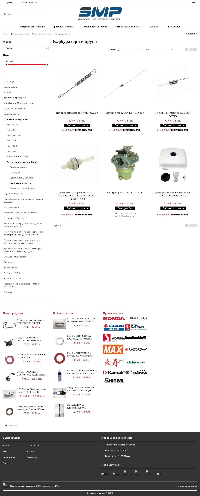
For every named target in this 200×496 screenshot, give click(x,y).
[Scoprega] (114, 338)
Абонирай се (11, 426)
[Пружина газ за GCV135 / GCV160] (125, 83)
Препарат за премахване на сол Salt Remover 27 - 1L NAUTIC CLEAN (82, 372)
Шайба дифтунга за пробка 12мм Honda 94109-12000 (79, 337)
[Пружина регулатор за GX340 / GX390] (77, 83)
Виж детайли (125, 208)
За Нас (6, 446)
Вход (5, 463)
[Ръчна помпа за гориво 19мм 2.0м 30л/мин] (9, 359)
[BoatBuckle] (136, 338)
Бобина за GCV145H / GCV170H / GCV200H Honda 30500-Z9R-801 (30, 373)
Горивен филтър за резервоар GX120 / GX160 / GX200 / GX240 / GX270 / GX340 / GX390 (77, 195)
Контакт (7, 451)
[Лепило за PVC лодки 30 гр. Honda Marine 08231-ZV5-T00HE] (59, 324)
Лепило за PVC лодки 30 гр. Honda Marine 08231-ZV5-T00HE (81, 320)
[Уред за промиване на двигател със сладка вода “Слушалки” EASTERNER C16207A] (9, 342)
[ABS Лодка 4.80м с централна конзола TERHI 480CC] (9, 394)
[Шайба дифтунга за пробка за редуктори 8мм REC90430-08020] (59, 358)
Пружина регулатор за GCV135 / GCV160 (172, 114)
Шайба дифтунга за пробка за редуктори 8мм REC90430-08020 (80, 355)
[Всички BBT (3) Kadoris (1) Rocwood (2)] (26, 48)
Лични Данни (33, 446)
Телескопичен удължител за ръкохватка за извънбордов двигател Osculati (80, 406)
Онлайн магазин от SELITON (100, 493)
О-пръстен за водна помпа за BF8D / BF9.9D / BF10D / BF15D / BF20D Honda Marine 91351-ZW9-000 (31, 322)
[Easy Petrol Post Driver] (136, 327)
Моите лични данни (187, 486)
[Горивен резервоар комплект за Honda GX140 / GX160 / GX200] (173, 163)
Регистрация (9, 457)
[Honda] (114, 319)
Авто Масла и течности (128, 26)
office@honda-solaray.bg (123, 445)
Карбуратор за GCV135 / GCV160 (125, 192)
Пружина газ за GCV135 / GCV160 (125, 113)
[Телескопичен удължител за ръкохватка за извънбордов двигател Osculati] (59, 410)
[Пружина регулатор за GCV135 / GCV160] (173, 83)
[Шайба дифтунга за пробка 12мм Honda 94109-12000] (59, 341)
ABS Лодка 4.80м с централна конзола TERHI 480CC (31, 390)
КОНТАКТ (174, 26)
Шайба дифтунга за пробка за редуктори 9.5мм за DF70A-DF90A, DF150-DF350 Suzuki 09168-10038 (31, 408)
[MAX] (114, 350)
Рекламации (32, 457)
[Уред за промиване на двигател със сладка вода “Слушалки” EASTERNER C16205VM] (59, 392)
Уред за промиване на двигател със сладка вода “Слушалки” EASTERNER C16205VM (80, 389)
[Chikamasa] (136, 372)
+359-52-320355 (29, 2)
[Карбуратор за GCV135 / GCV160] (125, 163)
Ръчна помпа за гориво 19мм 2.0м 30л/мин (31, 356)
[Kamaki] (114, 373)
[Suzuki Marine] (114, 327)
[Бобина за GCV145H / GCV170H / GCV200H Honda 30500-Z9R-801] (9, 377)
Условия (31, 451)
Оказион (153, 26)
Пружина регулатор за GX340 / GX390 (77, 113)
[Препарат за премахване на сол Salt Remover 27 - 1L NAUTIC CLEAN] (59, 375)
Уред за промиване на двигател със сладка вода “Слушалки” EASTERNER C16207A (29, 339)
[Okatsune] (136, 362)
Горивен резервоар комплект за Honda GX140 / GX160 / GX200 (173, 194)
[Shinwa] (114, 381)
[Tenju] (114, 362)
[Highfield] (136, 318)
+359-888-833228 (122, 456)
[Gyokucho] (136, 350)
